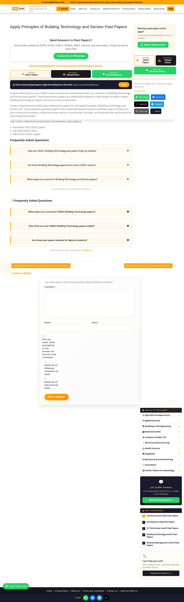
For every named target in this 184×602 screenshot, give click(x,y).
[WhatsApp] (85, 598)
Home (73, 8)
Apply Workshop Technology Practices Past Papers (41, 265)
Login (123, 84)
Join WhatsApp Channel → (161, 500)
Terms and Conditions (93, 591)
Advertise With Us (111, 8)
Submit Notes (144, 8)
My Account (159, 8)
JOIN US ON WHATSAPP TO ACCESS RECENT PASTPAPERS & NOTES (65, 66)
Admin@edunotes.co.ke (54, 2)
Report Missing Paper (155, 44)
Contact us (95, 8)
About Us (83, 8)
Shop (170, 8)
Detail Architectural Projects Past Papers (148, 265)
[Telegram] (99, 598)
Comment (50, 286)
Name (48, 322)
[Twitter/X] (106, 598)
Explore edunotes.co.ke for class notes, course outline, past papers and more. (110, 2)
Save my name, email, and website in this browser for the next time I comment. (49, 348)
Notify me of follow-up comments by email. (51, 370)
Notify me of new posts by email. (51, 385)
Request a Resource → (161, 573)
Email (95, 322)
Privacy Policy (128, 8)
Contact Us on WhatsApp (71, 56)
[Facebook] (92, 598)
